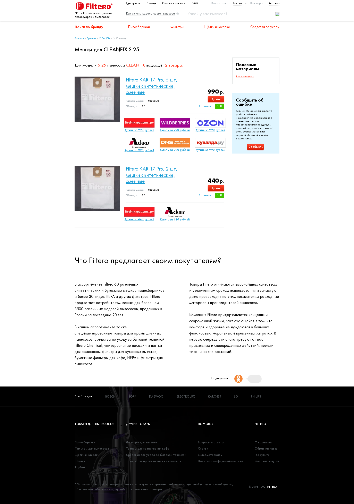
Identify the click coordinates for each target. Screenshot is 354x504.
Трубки (80, 467)
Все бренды (84, 396)
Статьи (151, 3)
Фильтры (177, 26)
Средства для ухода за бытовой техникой (156, 455)
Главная (79, 38)
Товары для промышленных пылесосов (153, 461)
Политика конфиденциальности (220, 461)
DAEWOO (156, 396)
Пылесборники (139, 26)
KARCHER (214, 396)
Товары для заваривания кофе (147, 448)
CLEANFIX (104, 38)
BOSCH (110, 396)
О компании (263, 442)
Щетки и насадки (87, 455)
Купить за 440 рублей (139, 219)
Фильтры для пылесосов (92, 448)
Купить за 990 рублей (139, 130)
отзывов (205, 106)
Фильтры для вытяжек (141, 442)
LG (236, 396)
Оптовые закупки (173, 3)
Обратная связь (266, 448)
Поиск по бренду (89, 26)
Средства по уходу (264, 26)
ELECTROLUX (186, 396)
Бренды (91, 38)
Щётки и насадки (217, 26)
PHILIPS (256, 396)
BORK (132, 396)
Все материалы (245, 76)
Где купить (133, 3)
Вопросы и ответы (211, 442)
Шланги (80, 461)
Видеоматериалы (210, 455)
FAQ (195, 3)
